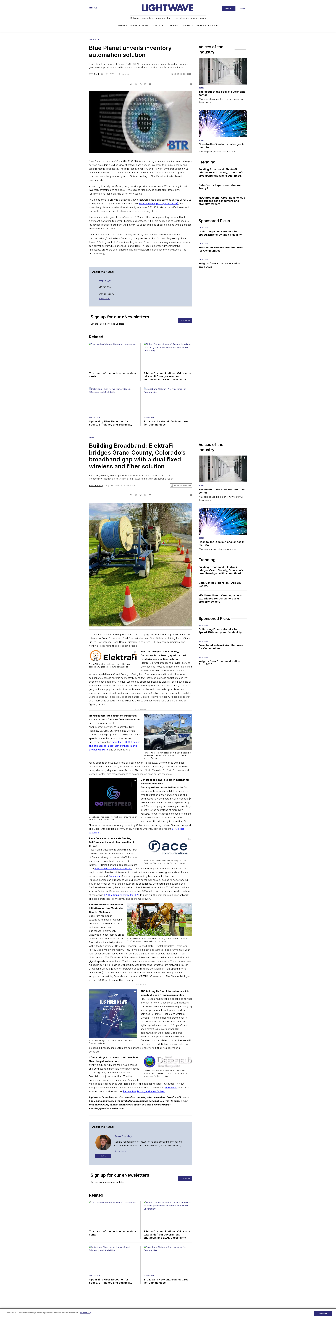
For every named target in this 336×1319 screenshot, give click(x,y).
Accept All (323, 1314)
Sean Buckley (96, 485)
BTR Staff (94, 74)
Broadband (94, 40)
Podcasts (187, 26)
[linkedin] (136, 83)
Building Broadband (207, 26)
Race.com (114, 870)
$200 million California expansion (112, 863)
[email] (150, 83)
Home (201, 88)
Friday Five (159, 26)
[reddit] (145, 83)
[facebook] (131, 83)
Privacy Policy (85, 1313)
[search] (96, 8)
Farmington (129, 1080)
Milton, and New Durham (151, 1080)
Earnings (173, 26)
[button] (91, 8)
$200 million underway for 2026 (121, 889)
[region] (168, 1313)
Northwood (171, 1076)
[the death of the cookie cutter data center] (223, 71)
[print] (191, 83)
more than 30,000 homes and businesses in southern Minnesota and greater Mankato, (114, 740)
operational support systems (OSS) (158, 203)
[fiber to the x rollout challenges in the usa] (223, 123)
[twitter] (140, 83)
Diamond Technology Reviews (133, 26)
